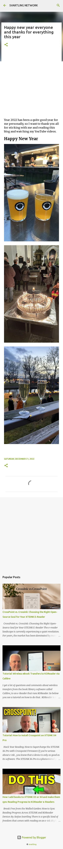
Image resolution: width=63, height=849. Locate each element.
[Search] (58, 5)
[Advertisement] (31, 83)
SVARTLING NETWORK (23, 5)
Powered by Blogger (33, 837)
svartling (32, 844)
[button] (6, 45)
